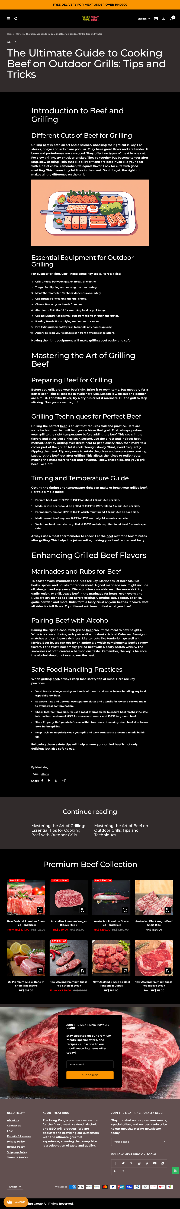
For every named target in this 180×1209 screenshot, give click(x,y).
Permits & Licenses (19, 1136)
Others (20, 34)
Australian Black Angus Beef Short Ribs (153, 923)
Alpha (12, 41)
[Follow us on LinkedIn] (115, 1171)
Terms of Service (17, 1157)
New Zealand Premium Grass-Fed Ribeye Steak (154, 983)
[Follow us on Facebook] (115, 1163)
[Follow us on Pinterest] (147, 1163)
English (142, 18)
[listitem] (42, 780)
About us (13, 1120)
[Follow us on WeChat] (163, 1163)
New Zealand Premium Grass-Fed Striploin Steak (69, 983)
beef (46, 145)
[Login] (163, 18)
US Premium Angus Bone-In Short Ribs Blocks (26, 983)
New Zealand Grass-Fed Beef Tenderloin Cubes (111, 983)
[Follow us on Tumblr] (123, 1171)
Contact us (14, 1125)
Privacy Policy (16, 1141)
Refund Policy (16, 1146)
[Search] (16, 18)
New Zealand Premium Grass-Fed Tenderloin (26, 923)
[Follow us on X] (131, 1163)
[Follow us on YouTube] (155, 1163)
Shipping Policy (17, 1152)
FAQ (10, 1130)
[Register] (163, 1142)
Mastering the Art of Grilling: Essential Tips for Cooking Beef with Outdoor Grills (58, 830)
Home (10, 34)
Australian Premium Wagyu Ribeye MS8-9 (69, 923)
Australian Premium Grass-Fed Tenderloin (111, 923)
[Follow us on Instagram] (139, 1163)
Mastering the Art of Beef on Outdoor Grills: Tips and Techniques (121, 830)
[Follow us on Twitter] (123, 1163)
